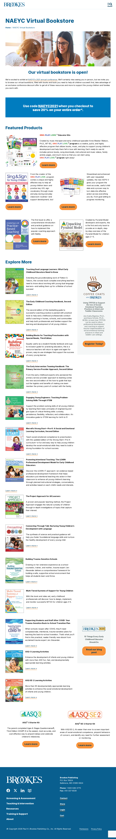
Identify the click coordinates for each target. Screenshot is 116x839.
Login (62, 810)
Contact (63, 798)
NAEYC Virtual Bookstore (24, 27)
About (9, 819)
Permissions (84, 829)
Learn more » (32, 295)
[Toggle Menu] (109, 5)
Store (62, 804)
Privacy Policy (96, 829)
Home (8, 27)
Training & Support (17, 814)
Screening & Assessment (20, 798)
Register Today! (94, 343)
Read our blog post (94, 651)
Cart (62, 815)
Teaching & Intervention (20, 803)
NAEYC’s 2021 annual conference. (43, 79)
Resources (12, 808)
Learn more (48, 165)
